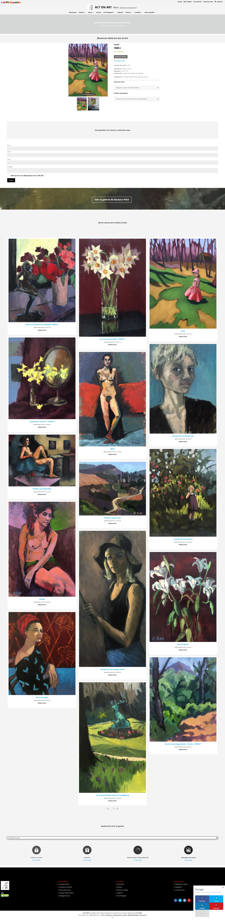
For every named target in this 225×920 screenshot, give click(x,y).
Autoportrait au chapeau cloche (112, 669)
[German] (7, 2)
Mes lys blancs (182, 644)
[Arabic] (16, 2)
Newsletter (178, 887)
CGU (91, 915)
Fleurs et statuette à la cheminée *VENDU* (42, 325)
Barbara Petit (121, 61)
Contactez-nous (208, 1)
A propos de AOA (64, 884)
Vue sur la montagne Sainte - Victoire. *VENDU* (183, 744)
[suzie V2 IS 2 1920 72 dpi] (93, 104)
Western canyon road (112, 518)
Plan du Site (143, 915)
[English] (5, 2)
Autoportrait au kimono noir (183, 436)
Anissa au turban (42, 697)
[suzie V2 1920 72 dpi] (82, 104)
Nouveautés (72, 12)
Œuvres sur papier (122, 890)
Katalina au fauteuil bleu (42, 489)
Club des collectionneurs (66, 893)
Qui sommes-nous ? (65, 890)
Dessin (90, 12)
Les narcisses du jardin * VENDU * (112, 339)
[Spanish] (11, 2)
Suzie (183, 331)
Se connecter (197, 1)
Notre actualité (149, 12)
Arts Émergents (108, 12)
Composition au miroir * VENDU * (42, 422)
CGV (94, 915)
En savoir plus (36, 860)
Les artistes (120, 884)
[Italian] (9, 2)
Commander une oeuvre (188, 857)
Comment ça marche (65, 887)
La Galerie (137, 12)
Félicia (112, 449)
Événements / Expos (181, 884)
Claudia (42, 599)
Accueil (180, 1)
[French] (2, 2)
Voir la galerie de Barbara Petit (112, 199)
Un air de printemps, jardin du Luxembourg (112, 795)
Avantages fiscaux (64, 896)
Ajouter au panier (120, 56)
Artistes (128, 12)
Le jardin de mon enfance (183, 539)
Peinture (81, 12)
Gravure (98, 12)
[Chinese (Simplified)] (18, 2)
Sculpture (120, 12)
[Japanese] (21, 2)
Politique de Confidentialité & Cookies (116, 915)
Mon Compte (188, 1)
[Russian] (14, 2)
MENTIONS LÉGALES (133, 915)
